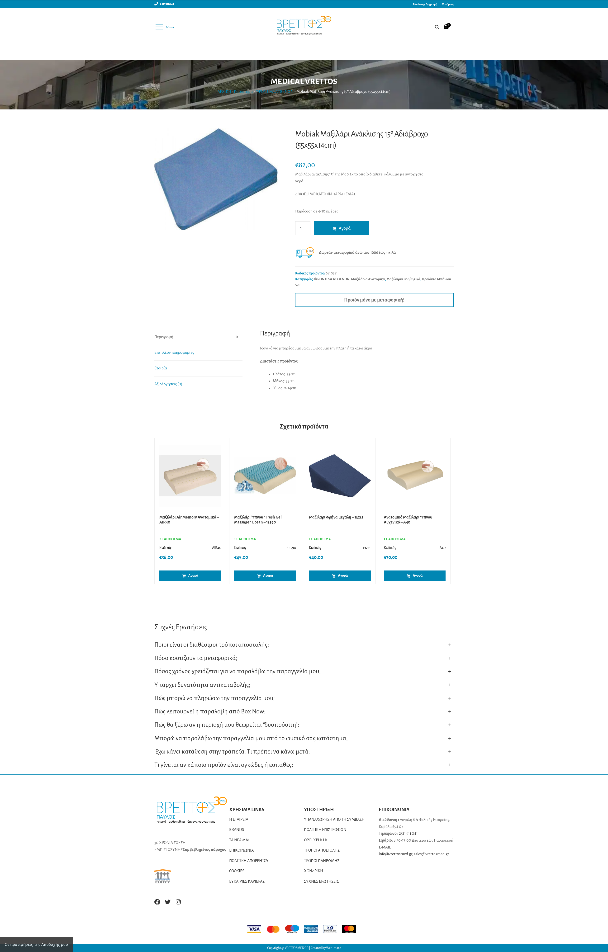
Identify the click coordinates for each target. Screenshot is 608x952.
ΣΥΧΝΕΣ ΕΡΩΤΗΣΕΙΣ (321, 881)
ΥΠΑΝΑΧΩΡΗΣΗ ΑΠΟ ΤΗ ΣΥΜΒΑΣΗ (334, 819)
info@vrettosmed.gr (395, 854)
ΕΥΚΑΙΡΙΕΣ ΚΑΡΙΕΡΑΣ (247, 881)
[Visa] (256, 929)
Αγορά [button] (193, 575)
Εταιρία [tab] (160, 368)
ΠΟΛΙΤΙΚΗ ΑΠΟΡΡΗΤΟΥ (249, 861)
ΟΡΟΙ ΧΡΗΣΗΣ (316, 840)
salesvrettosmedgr (431, 854)
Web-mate (333, 948)
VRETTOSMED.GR (297, 948)
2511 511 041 (408, 833)
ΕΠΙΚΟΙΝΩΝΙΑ (241, 850)
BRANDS (236, 830)
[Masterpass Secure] (351, 929)
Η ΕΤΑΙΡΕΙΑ (238, 819)
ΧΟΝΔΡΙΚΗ (313, 871)
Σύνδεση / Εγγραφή (425, 4)
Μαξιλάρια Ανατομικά (368, 279)
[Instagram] (178, 902)
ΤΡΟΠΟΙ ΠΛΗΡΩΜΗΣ (321, 861)
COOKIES (236, 871)
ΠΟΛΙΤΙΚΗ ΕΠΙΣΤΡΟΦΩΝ (325, 830)
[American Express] (313, 929)
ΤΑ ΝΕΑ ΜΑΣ (239, 840)
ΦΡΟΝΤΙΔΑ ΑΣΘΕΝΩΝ (275, 92)
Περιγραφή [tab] (163, 337)
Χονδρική (448, 4)
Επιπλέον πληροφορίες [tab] (174, 352)
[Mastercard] (275, 929)
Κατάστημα (243, 92)
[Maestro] (294, 929)
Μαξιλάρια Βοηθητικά (403, 279)
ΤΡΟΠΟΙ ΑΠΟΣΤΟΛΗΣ (322, 850)
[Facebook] (157, 902)
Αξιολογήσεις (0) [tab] (168, 384)
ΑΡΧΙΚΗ (224, 92)
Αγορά (345, 228)
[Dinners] (332, 929)
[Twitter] (168, 902)
